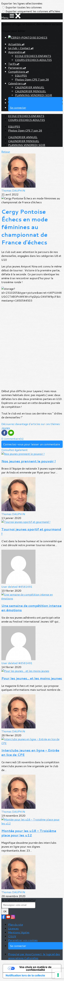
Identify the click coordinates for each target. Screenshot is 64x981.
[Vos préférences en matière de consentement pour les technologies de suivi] (58, 975)
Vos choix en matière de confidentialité (35, 968)
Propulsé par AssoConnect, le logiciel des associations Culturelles (34, 956)
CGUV (12, 936)
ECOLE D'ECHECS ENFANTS (33, 56)
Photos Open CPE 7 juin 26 (32, 79)
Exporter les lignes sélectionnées (21, 3)
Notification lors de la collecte (25, 975)
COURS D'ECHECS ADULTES (33, 60)
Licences (13, 928)
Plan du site (15, 924)
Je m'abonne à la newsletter (18, 900)
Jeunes (5, 428)
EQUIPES (21, 75)
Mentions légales (18, 932)
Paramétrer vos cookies (23, 940)
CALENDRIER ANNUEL (29, 87)
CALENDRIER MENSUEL (30, 91)
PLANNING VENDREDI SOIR (33, 95)
